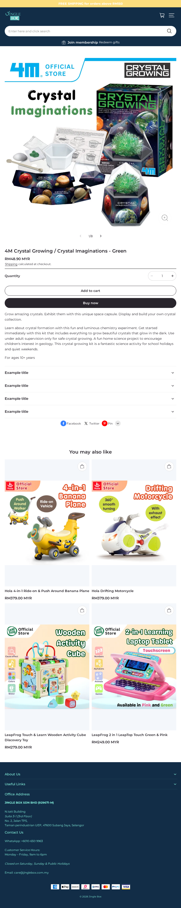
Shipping (11, 264)
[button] (171, 15)
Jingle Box (95, 896)
